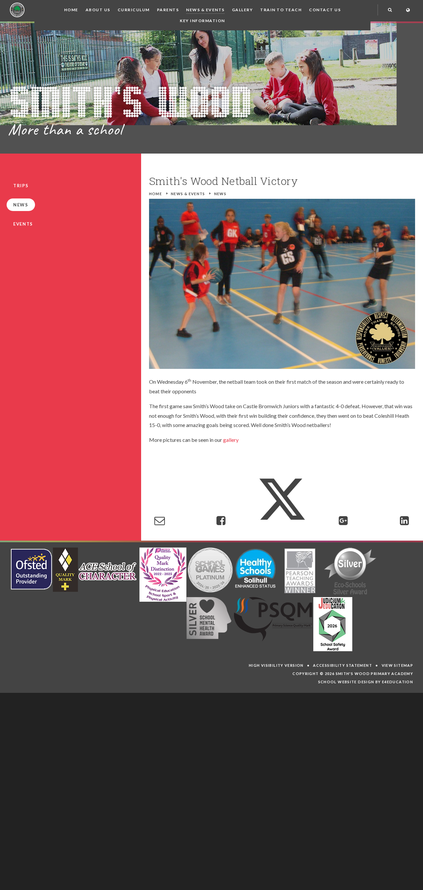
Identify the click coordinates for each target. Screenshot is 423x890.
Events (23, 224)
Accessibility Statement (342, 665)
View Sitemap (397, 665)
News (220, 194)
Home (155, 194)
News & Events (188, 194)
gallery (231, 440)
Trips (20, 185)
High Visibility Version (276, 665)
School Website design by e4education (365, 682)
